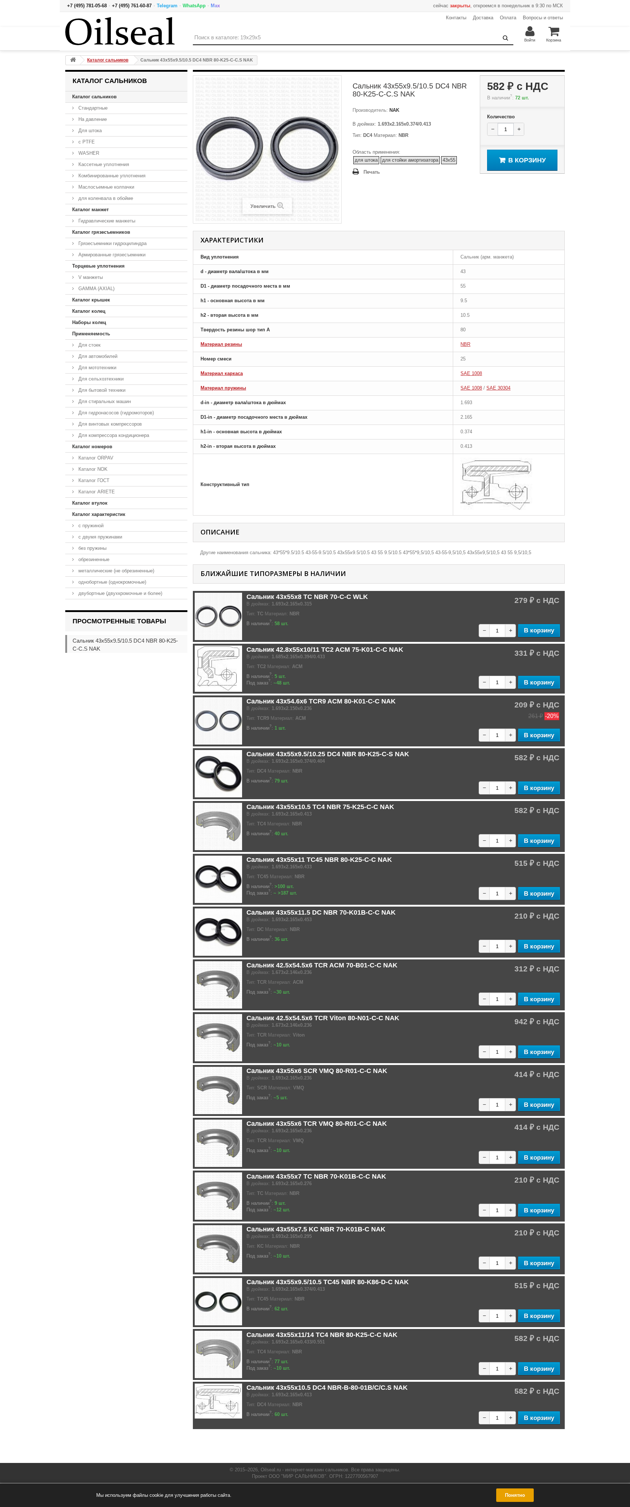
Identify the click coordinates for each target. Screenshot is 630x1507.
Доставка (483, 17)
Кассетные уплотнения (103, 164)
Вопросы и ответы (543, 17)
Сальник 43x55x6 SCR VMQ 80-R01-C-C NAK (316, 1070)
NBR (465, 344)
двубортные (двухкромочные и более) (119, 593)
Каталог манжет (90, 209)
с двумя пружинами (99, 537)
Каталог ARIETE (96, 491)
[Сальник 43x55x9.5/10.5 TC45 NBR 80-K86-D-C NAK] (218, 1301)
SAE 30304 (498, 388)
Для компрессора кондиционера (113, 435)
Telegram (167, 5)
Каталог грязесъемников (101, 232)
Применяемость (91, 333)
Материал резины (221, 344)
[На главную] (73, 60)
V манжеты (90, 277)
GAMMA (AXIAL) (95, 288)
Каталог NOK (92, 469)
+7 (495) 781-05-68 (87, 5)
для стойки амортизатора (410, 160)
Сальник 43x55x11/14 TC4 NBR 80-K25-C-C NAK (321, 1334)
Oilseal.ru (271, 1469)
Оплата (508, 17)
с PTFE (86, 142)
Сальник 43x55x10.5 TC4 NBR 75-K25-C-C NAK (320, 806)
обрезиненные (93, 559)
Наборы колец (89, 322)
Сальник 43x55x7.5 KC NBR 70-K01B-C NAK (315, 1229)
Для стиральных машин (104, 401)
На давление (92, 119)
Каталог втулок (90, 503)
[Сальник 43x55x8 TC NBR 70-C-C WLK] (218, 616)
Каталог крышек (91, 300)
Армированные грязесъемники (111, 254)
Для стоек (89, 345)
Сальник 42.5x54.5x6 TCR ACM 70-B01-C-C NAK (321, 965)
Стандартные (92, 108)
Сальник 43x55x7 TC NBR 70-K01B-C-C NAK (316, 1176)
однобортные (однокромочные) (111, 582)
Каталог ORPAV (95, 458)
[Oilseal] (120, 31)
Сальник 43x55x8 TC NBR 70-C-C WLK (307, 596)
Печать (371, 172)
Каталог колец (88, 311)
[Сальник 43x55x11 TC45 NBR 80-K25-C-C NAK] (218, 879)
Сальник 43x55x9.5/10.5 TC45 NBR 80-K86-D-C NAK (327, 1282)
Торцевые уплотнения (98, 266)
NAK (393, 110)
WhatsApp (194, 5)
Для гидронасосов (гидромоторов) (115, 412)
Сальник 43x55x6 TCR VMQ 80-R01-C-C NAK (316, 1123)
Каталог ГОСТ (93, 480)
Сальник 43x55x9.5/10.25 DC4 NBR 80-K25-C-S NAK (327, 754)
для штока (366, 160)
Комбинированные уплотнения (111, 175)
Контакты (456, 17)
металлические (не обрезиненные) (115, 570)
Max (215, 5)
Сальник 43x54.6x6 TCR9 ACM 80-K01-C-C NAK (321, 701)
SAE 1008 (471, 373)
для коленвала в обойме (105, 198)
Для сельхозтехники (100, 379)
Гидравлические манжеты (106, 221)
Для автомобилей (97, 356)
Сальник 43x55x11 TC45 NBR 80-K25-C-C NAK (319, 859)
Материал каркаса (222, 373)
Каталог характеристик (98, 514)
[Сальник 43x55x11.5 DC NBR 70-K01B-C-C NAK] (218, 932)
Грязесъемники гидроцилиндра (112, 243)
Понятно (515, 1495)
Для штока (89, 130)
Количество (501, 116)
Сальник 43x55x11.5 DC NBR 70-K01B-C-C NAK (321, 912)
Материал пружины (223, 388)
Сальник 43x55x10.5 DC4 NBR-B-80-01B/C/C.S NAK (327, 1387)
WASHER (88, 153)
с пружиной (90, 525)
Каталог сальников (94, 96)
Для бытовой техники (101, 390)
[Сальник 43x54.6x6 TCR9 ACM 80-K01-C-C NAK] (218, 721)
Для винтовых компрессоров (109, 424)
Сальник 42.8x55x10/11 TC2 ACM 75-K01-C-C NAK (324, 649)
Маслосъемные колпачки (105, 187)
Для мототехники (96, 367)
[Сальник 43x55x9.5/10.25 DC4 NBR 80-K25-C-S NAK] (218, 773)
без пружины (91, 548)
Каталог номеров (92, 446)
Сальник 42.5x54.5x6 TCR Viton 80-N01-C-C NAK (322, 1018)
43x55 (449, 160)
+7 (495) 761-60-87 (132, 5)
